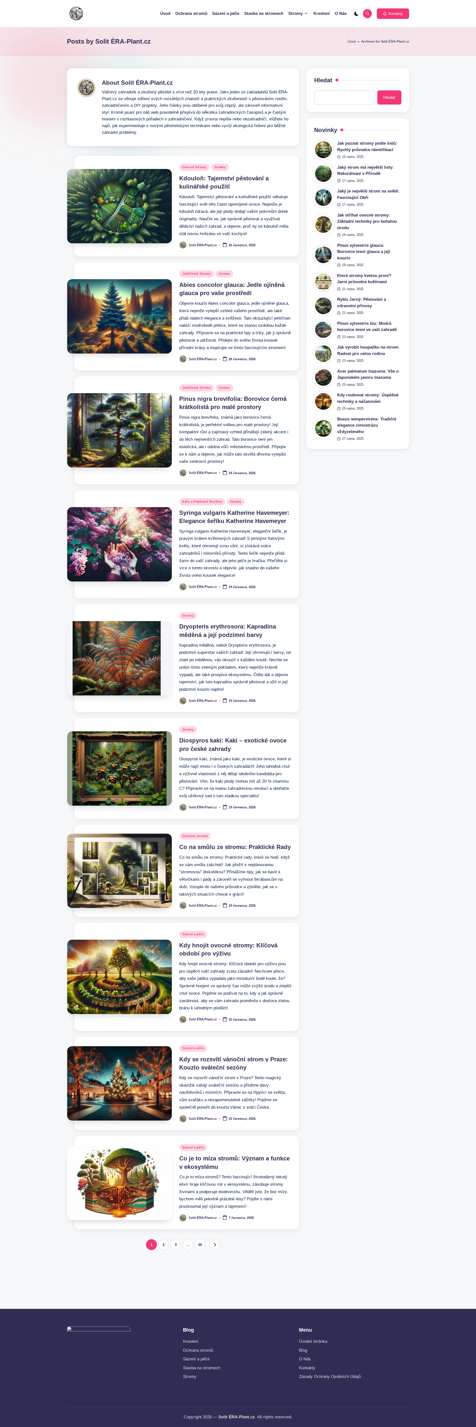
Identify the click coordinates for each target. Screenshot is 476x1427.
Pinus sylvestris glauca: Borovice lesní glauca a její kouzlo (363, 251)
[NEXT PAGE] (214, 1244)
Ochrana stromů (195, 836)
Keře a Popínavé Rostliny (202, 501)
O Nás (305, 1359)
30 (200, 1245)
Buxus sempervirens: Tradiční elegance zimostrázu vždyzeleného (366, 425)
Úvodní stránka (313, 1341)
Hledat (323, 80)
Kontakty (307, 1368)
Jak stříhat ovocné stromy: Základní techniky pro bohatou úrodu (367, 221)
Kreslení (190, 1341)
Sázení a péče (193, 934)
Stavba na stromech (201, 1368)
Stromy (220, 167)
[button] (393, 13)
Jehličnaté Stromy (196, 273)
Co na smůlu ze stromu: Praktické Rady (235, 847)
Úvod (352, 41)
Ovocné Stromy (194, 167)
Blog (303, 1350)
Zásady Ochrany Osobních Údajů (330, 1376)
